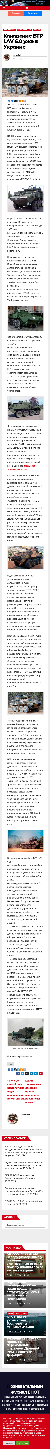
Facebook (33, 13)
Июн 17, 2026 (15, 1275)
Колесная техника (24, 30)
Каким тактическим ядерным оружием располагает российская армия (33, 1091)
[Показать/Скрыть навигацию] (27, 8)
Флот (25, 1313)
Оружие (37, 30)
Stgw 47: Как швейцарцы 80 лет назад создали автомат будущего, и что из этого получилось (24, 1165)
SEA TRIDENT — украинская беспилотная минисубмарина (20, 1322)
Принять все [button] (23, 1443)
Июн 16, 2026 (15, 1332)
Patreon (16, 13)
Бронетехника (9, 30)
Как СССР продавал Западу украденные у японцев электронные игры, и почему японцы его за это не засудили (25, 1262)
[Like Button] (10, 1064)
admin (19, 55)
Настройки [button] (9, 1443)
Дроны (10, 1313)
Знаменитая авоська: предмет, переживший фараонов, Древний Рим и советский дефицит (24, 1191)
